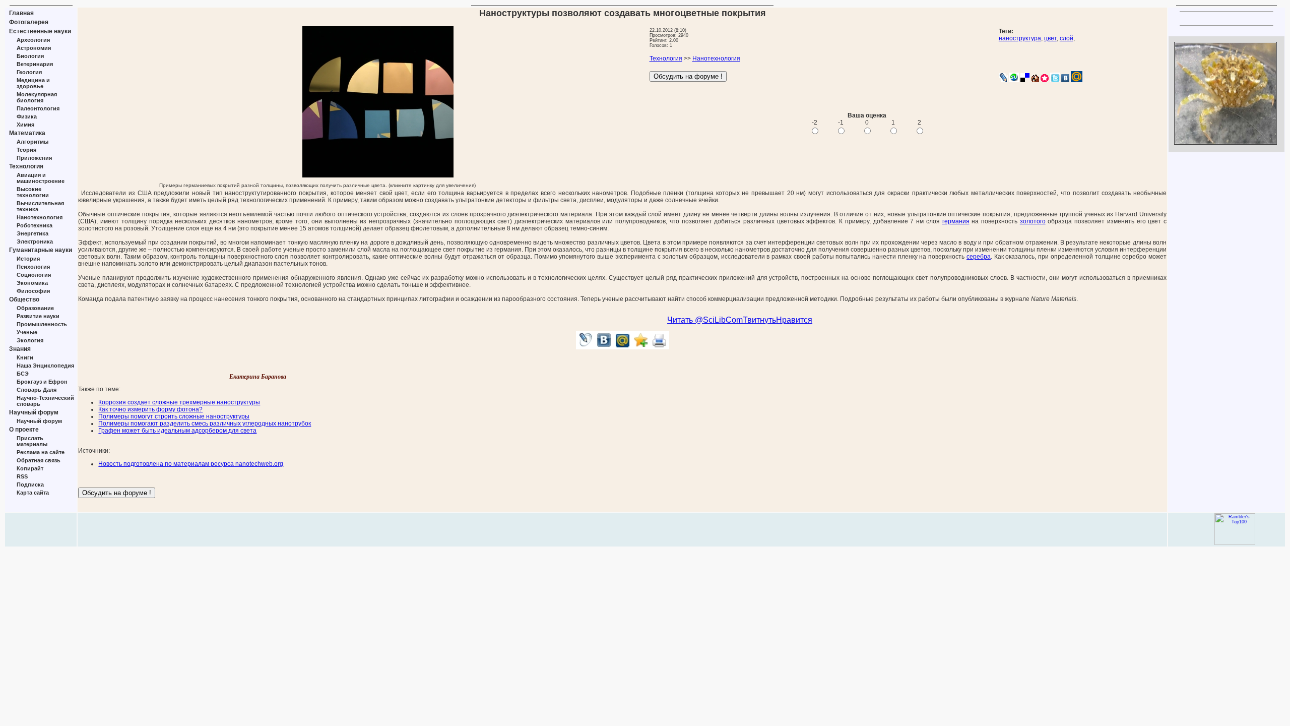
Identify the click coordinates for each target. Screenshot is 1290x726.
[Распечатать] (660, 346)
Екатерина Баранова (257, 376)
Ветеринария (35, 64)
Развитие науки (38, 316)
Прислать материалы (32, 441)
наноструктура (1020, 38)
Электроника (35, 241)
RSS (22, 476)
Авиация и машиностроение (40, 178)
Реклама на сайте (40, 452)
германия (956, 221)
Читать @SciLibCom (705, 320)
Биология (30, 56)
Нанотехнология (39, 217)
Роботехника (34, 225)
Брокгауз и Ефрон (42, 382)
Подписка (30, 484)
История (28, 259)
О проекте (24, 429)
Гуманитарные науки (40, 250)
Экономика (32, 283)
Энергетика (32, 233)
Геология (29, 72)
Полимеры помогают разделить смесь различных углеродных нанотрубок (204, 423)
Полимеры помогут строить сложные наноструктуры (173, 416)
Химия (25, 125)
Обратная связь (38, 460)
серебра (978, 256)
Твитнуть (759, 320)
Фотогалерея (28, 22)
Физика (27, 116)
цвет (1050, 38)
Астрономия (34, 48)
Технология (26, 166)
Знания (20, 348)
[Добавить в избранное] (641, 346)
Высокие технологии (33, 192)
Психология (33, 267)
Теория (26, 150)
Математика (27, 133)
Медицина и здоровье (33, 83)
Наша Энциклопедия (45, 365)
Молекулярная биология (37, 97)
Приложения (34, 158)
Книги (25, 357)
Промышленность (42, 324)
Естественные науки (40, 31)
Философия (33, 291)
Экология (30, 340)
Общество (24, 299)
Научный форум (33, 412)
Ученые (27, 332)
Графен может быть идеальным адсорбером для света (177, 430)
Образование (35, 308)
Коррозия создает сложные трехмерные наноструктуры (179, 402)
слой (1066, 38)
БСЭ (23, 374)
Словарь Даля (36, 390)
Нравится (794, 320)
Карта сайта (33, 493)
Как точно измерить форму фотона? (150, 409)
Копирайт (30, 468)
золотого (1033, 221)
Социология (34, 275)
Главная (21, 13)
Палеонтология (38, 108)
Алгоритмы (32, 142)
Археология (33, 40)
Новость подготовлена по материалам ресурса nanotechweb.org (190, 463)
